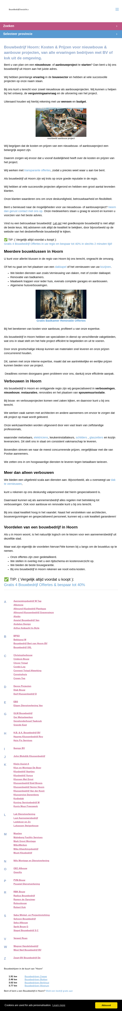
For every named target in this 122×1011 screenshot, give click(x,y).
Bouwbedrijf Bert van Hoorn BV (30, 643)
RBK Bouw (19, 892)
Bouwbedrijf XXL (23, 647)
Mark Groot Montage (25, 841)
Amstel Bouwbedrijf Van (26, 620)
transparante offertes (37, 170)
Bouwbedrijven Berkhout (37, 982)
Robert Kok (20, 907)
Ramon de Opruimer (24, 899)
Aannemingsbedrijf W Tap (27, 601)
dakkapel (60, 266)
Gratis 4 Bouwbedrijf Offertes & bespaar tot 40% (45, 585)
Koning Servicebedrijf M (27, 802)
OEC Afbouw (20, 868)
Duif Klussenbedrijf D (25, 694)
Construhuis (20, 674)
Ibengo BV (19, 748)
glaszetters (96, 437)
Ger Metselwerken (23, 717)
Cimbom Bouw (21, 659)
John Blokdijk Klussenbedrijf (29, 756)
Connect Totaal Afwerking (27, 670)
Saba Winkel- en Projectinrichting (32, 915)
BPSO (17, 636)
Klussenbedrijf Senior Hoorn (29, 787)
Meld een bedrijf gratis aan (59, 991)
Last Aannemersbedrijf (26, 818)
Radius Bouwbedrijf (24, 895)
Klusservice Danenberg (26, 795)
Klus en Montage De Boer (27, 768)
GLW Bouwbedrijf (23, 713)
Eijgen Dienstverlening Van (28, 705)
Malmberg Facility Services (28, 837)
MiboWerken (20, 845)
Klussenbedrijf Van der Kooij (29, 791)
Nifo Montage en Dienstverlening (31, 860)
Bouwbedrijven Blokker (36, 979)
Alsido (17, 616)
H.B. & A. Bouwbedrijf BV (27, 732)
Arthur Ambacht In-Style (26, 628)
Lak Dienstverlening (24, 814)
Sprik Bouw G (21, 926)
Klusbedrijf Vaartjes (24, 771)
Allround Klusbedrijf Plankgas (30, 608)
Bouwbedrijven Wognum (37, 985)
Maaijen (18, 833)
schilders (81, 437)
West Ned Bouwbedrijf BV (27, 950)
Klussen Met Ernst (23, 779)
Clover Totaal (21, 663)
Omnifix (18, 872)
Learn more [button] (58, 1005)
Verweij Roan (20, 938)
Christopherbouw (23, 655)
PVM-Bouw (19, 880)
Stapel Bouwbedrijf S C (26, 930)
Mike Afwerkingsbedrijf (26, 849)
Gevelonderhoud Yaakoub (28, 721)
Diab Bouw (19, 690)
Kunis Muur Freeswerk (26, 806)
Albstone (18, 605)
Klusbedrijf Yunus (23, 775)
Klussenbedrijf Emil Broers (28, 783)
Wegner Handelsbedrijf (26, 946)
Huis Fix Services (23, 740)
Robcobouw (20, 903)
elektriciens (41, 437)
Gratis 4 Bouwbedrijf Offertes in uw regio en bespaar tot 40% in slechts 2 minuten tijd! (58, 243)
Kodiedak (19, 798)
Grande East (20, 725)
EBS (16, 702)
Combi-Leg (19, 667)
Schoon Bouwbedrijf (25, 919)
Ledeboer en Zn (22, 822)
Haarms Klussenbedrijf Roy (28, 736)
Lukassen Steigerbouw (26, 825)
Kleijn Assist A (21, 764)
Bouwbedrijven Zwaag (36, 976)
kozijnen (105, 266)
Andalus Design (22, 624)
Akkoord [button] (106, 1005)
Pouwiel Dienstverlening (27, 884)
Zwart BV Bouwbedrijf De (27, 958)
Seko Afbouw (21, 922)
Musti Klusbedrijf (23, 853)
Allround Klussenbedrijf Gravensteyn (34, 612)
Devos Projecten (22, 686)
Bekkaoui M (20, 639)
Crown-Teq (19, 678)
